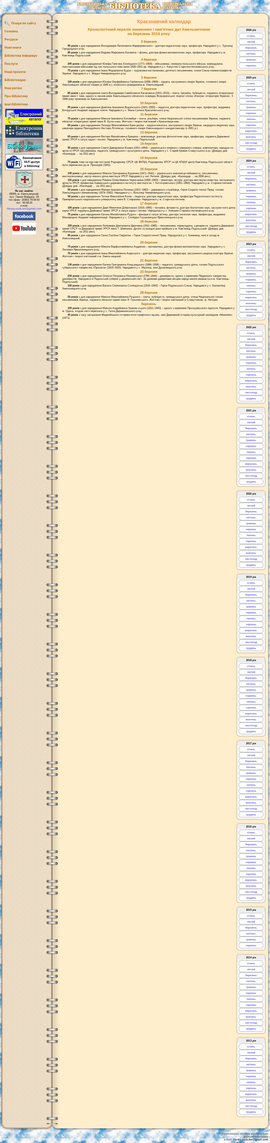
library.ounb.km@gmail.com (24, 208)
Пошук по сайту (23, 23)
